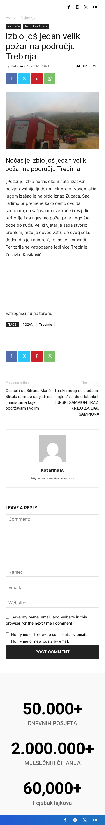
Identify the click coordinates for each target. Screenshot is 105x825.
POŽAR (28, 324)
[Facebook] (68, 7)
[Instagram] (77, 7)
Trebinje (45, 324)
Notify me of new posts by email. (40, 641)
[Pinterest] (37, 78)
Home (10, 17)
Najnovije (28, 17)
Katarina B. (20, 66)
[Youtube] (94, 7)
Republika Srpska (35, 26)
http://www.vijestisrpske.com (52, 478)
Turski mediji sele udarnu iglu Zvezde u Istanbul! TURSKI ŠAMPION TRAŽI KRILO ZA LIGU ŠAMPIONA (76, 402)
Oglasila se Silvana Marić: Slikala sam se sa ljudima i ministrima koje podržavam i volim (29, 399)
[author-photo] (52, 462)
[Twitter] (85, 7)
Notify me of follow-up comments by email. (49, 634)
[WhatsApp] (49, 78)
